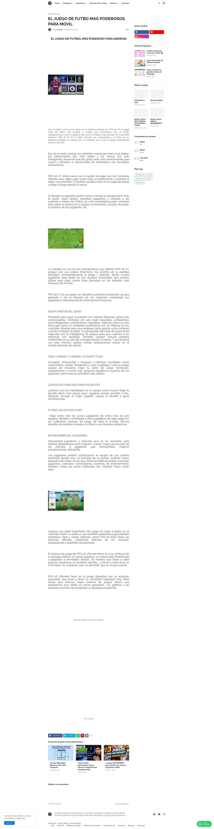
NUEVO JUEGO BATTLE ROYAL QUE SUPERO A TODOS (140, 122)
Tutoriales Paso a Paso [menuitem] (98, 3)
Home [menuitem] (57, 3)
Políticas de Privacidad (92, 825)
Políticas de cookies (74, 825)
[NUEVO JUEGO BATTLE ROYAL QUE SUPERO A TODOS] (141, 112)
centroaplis (139, 178)
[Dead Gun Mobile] (157, 93)
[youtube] (157, 32)
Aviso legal (141, 825)
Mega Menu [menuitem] (80, 3)
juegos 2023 (140, 182)
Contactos (121, 825)
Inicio (53, 825)
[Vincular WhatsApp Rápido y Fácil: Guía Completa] (60, 753)
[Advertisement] (88, 669)
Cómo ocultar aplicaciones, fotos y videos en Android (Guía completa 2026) (87, 766)
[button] (159, 3)
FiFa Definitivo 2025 (139, 101)
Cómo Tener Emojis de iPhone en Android (155, 61)
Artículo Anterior (55, 804)
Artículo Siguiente (121, 804)
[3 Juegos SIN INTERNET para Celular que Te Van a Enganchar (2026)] (116, 753)
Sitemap (131, 825)
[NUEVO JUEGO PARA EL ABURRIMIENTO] (157, 112)
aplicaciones (140, 175)
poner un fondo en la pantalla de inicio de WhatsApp (154, 72)
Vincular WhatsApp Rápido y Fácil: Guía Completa (58, 765)
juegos (149, 178)
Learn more (21, 818)
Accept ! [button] (9, 823)
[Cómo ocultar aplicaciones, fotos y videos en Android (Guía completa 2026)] (88, 753)
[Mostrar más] (91, 735)
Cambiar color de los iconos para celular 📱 (155, 52)
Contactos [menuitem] (125, 3)
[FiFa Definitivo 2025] (141, 93)
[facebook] (141, 32)
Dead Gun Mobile (156, 100)
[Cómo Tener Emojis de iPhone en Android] (139, 63)
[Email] (87, 735)
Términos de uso (109, 825)
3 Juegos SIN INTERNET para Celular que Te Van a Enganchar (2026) (116, 765)
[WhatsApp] (78, 735)
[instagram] (141, 36)
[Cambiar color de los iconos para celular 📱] (139, 53)
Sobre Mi (60, 825)
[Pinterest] (82, 735)
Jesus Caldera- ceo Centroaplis (69, 823)
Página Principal (54, 14)
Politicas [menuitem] (113, 3)
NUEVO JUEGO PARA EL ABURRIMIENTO (156, 121)
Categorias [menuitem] (67, 3)
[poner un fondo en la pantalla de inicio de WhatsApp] (139, 72)
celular (149, 175)
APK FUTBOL (89, 719)
